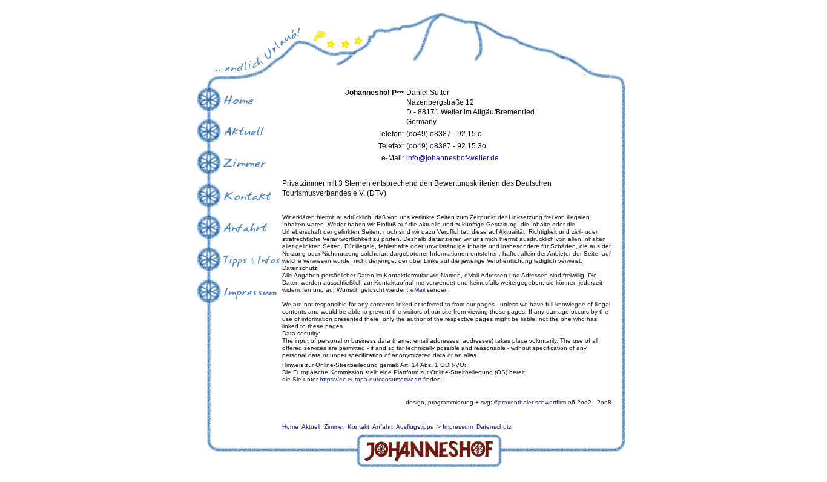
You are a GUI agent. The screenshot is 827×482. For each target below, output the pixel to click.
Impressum (458, 426)
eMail (417, 289)
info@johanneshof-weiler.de (452, 158)
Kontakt (358, 426)
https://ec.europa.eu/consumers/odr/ (370, 379)
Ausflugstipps (414, 426)
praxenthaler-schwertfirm (532, 402)
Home (290, 426)
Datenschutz (494, 426)
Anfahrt (382, 426)
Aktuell (310, 426)
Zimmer (334, 426)
